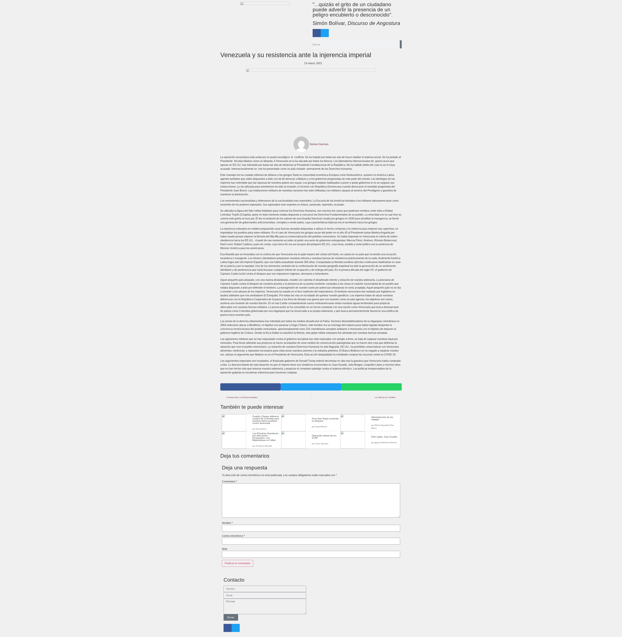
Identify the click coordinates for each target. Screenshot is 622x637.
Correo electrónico (233, 536)
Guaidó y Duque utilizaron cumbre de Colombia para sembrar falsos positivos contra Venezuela (265, 419)
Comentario (229, 481)
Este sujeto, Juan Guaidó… (385, 436)
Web (224, 549)
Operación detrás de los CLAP (324, 436)
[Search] (401, 44)
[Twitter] (325, 33)
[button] (250, 387)
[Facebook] (317, 33)
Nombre (227, 523)
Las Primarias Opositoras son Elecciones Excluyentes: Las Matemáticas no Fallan (265, 436)
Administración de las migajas (382, 418)
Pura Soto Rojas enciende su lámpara (325, 419)
